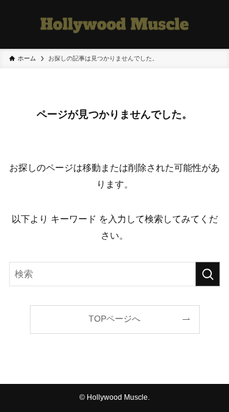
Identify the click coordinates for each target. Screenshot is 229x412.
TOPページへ (114, 318)
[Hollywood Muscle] (114, 24)
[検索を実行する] (207, 274)
